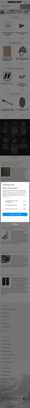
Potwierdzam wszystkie (15, 214)
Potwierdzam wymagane (15, 218)
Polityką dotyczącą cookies (13, 191)
